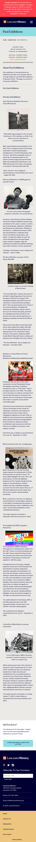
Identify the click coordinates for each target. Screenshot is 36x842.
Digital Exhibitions (18, 57)
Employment (7, 824)
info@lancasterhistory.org (15, 800)
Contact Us (7, 819)
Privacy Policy (17, 839)
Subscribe (8, 779)
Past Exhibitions (18, 59)
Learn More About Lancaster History (18, 743)
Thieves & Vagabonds (18, 51)
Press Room (7, 834)
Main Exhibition (18, 49)
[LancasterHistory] (15, 24)
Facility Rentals (8, 829)
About (5, 813)
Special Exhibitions (18, 55)
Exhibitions (18, 47)
